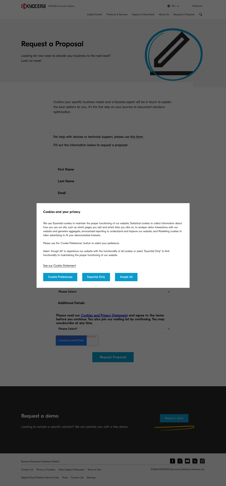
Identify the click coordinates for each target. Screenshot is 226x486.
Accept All (126, 277)
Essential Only (96, 277)
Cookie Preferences (60, 277)
